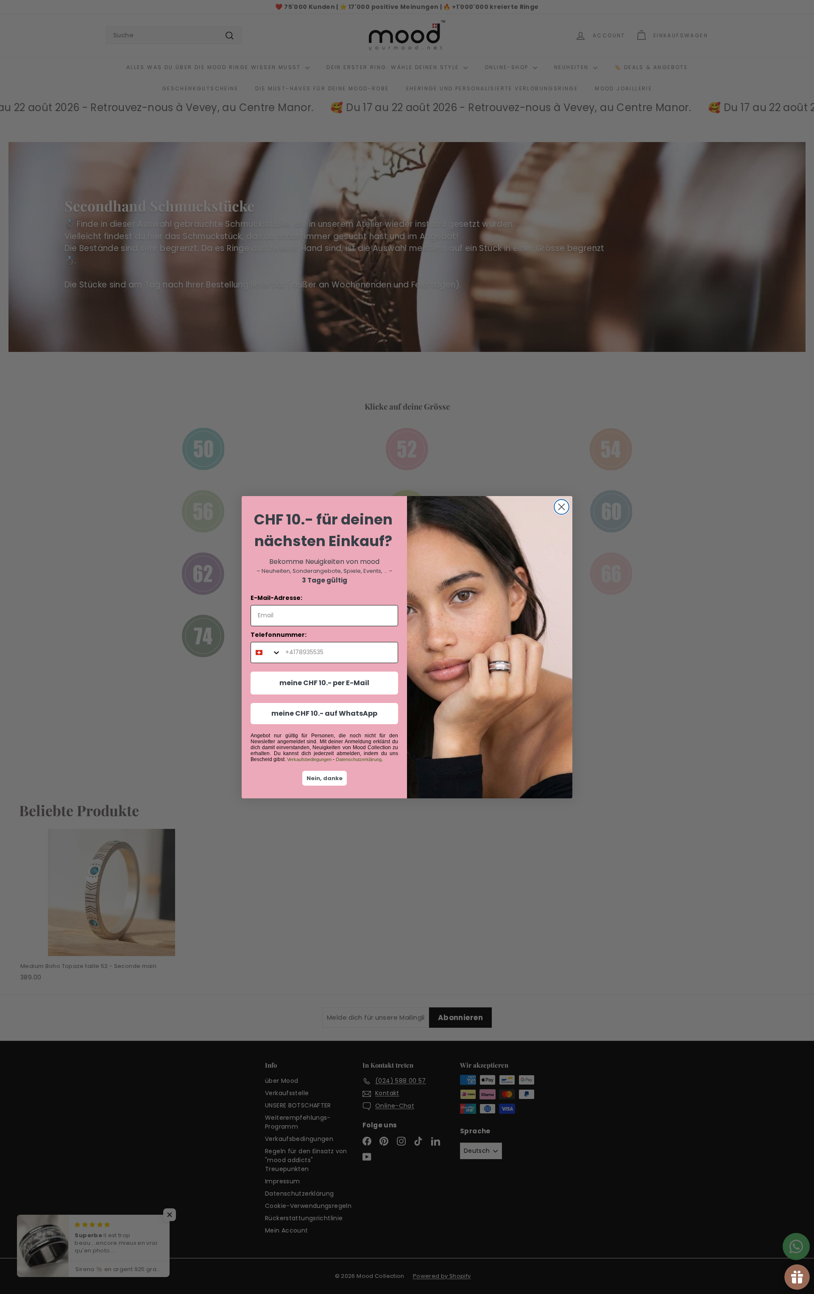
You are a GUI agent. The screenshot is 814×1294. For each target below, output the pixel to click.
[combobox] (266, 652)
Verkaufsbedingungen (309, 759)
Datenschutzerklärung (359, 759)
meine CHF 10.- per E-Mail (324, 683)
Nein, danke (325, 778)
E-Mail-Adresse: (276, 598)
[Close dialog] (561, 506)
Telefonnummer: (279, 634)
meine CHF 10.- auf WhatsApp (324, 713)
